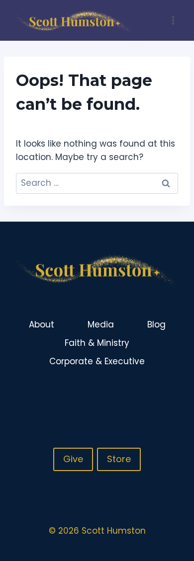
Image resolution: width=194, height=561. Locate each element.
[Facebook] (134, 394)
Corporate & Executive (97, 361)
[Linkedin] (173, 394)
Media (101, 324)
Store (119, 459)
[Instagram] (154, 394)
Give (73, 459)
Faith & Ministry (97, 343)
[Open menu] (173, 20)
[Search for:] (97, 183)
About (41, 324)
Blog (156, 324)
